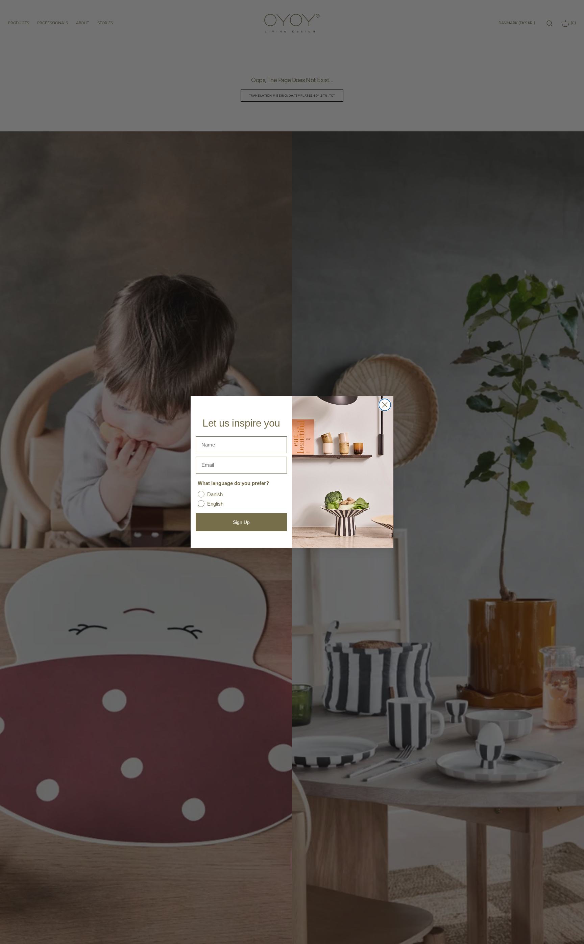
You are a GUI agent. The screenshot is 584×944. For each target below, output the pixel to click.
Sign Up (241, 522)
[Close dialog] (385, 405)
